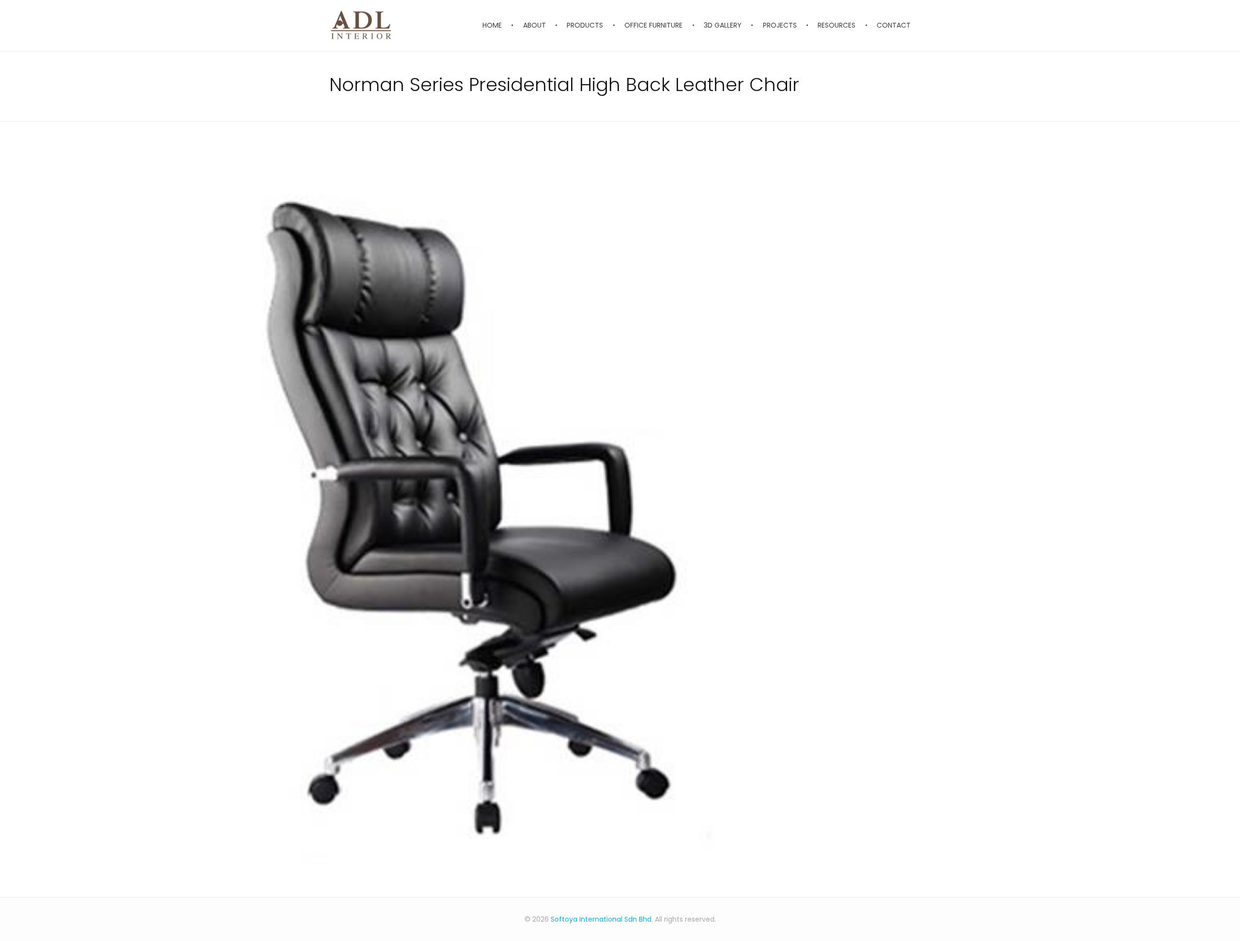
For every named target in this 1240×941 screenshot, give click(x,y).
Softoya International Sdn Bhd (601, 919)
